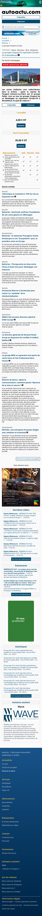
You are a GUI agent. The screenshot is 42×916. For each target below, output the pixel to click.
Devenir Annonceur (9, 853)
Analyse (4, 377)
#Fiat (27, 50)
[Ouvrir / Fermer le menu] (3, 27)
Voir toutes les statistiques (21, 696)
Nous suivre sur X (8, 888)
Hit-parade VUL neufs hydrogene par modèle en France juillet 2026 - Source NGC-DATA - (21, 660)
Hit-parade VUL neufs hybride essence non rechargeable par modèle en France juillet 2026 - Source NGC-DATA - (21, 683)
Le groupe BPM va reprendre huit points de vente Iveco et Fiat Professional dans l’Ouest (21, 358)
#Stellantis (34, 50)
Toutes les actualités (9, 767)
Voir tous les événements (21, 559)
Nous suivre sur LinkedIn (11, 892)
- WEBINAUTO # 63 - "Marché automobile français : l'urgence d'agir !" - (21, 538)
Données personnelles (31, 905)
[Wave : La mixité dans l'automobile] (21, 715)
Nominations (6, 314)
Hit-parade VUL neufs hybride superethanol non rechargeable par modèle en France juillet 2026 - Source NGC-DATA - (21, 667)
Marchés (5, 191)
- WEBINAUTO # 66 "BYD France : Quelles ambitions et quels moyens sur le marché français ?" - (20, 515)
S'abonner (21, 21)
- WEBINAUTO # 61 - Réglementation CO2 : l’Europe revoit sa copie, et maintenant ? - (21, 553)
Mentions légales (7, 902)
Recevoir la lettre (8, 771)
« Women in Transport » (11, 869)
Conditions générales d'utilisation (26, 902)
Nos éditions (6, 787)
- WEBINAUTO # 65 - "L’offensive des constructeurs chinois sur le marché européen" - (20, 523)
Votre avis (5, 841)
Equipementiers (7, 233)
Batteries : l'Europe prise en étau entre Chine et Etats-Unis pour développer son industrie (19, 267)
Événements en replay (10, 825)
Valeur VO (5, 790)
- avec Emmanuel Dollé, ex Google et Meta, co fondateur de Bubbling (20, 586)
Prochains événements (10, 822)
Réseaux (5, 43)
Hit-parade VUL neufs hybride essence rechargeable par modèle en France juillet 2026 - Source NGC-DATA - (21, 675)
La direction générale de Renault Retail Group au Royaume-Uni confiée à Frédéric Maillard (20, 337)
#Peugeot (20, 50)
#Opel (13, 50)
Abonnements (7, 802)
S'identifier (21, 17)
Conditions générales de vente (12, 905)
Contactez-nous (8, 837)
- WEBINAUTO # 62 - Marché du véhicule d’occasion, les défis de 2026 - (19, 546)
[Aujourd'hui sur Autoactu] (21, 12)
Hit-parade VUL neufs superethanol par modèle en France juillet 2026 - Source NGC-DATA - (20, 652)
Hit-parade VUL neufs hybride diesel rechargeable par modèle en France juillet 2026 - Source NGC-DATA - (21, 690)
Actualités (5, 40)
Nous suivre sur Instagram (12, 884)
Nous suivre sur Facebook (11, 881)
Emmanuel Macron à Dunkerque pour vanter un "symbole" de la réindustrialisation (18, 293)
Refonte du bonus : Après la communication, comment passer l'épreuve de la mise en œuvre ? (21, 382)
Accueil (4, 38)
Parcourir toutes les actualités (28, 459)
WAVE (4, 865)
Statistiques (6, 783)
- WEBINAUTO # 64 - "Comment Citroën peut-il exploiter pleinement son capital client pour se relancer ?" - (21, 531)
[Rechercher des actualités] (39, 27)
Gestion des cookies (8, 909)
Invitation (5, 809)
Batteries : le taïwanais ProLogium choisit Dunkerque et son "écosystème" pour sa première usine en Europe (20, 238)
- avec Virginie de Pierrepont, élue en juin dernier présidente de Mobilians (20, 573)
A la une (5, 764)
